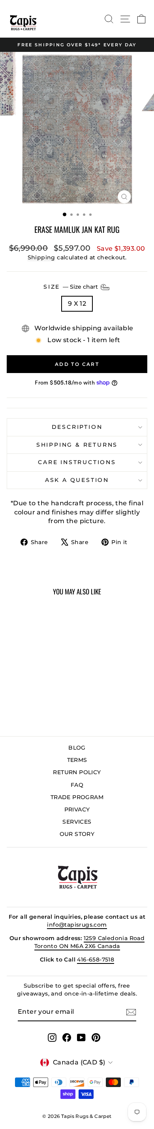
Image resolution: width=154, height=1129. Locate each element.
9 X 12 (77, 303)
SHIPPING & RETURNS (77, 444)
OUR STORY (77, 834)
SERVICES (76, 821)
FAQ (77, 784)
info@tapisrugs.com (77, 924)
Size (71, 286)
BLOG (77, 747)
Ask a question (77, 480)
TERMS (77, 759)
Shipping (41, 257)
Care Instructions (77, 462)
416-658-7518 (95, 959)
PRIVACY (77, 809)
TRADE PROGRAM (77, 797)
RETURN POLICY (77, 772)
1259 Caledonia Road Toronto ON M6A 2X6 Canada (89, 942)
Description (77, 426)
